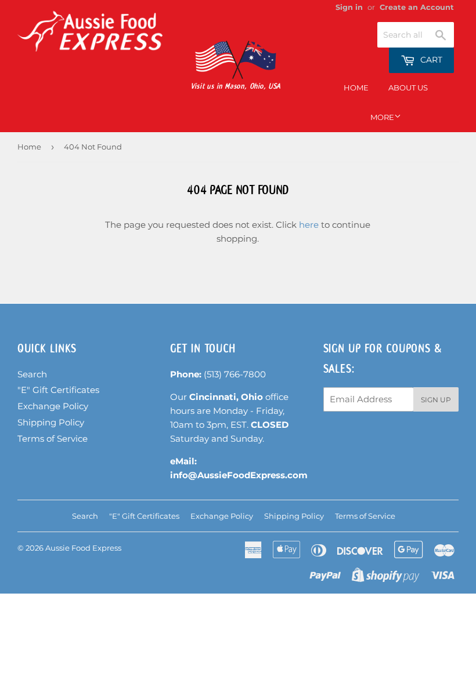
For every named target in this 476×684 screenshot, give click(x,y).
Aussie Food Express (83, 547)
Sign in (349, 7)
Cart (430, 59)
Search (32, 374)
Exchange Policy (52, 406)
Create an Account (417, 7)
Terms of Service (52, 438)
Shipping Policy (50, 422)
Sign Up (436, 399)
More (382, 117)
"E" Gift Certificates (58, 389)
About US (408, 87)
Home (356, 87)
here (309, 224)
